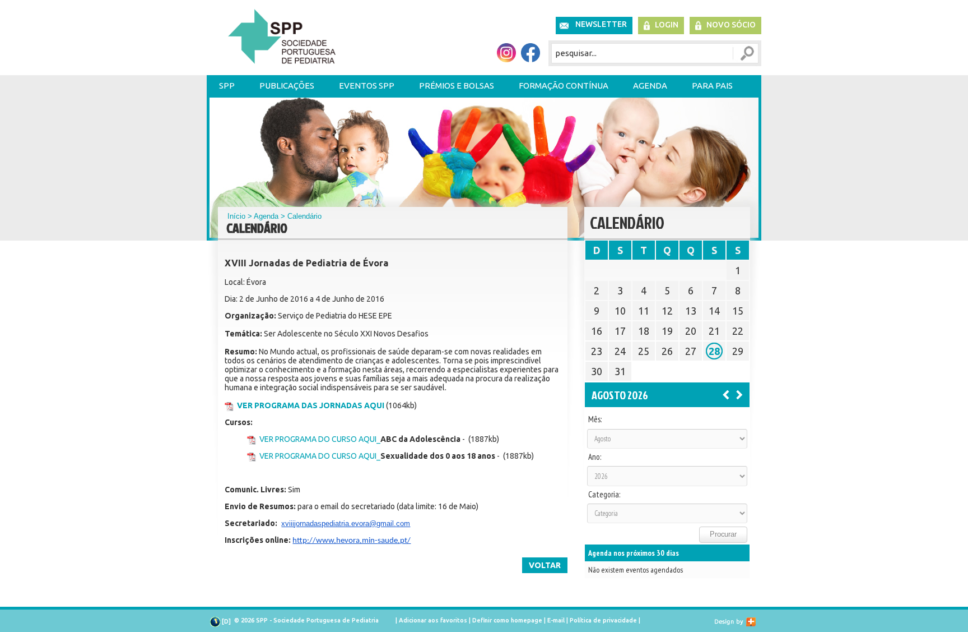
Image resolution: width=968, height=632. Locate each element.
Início (236, 216)
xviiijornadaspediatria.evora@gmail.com (345, 523)
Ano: (594, 457)
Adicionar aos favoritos (433, 620)
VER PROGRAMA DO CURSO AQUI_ (319, 439)
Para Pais (712, 85)
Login (666, 24)
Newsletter (601, 24)
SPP (227, 85)
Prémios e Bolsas (456, 85)
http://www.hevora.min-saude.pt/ (351, 541)
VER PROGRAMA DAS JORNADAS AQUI (310, 405)
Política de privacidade (603, 620)
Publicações (286, 85)
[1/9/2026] (739, 394)
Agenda (650, 85)
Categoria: (604, 495)
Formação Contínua (563, 85)
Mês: (595, 419)
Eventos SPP (366, 85)
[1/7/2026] (726, 394)
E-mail (556, 620)
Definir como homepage (507, 620)
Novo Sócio (731, 24)
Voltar (545, 565)
